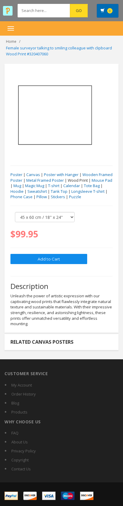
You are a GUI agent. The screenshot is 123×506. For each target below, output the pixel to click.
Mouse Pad (102, 180)
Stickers (58, 196)
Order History (23, 394)
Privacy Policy (23, 451)
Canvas (33, 174)
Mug (17, 185)
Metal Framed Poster (45, 180)
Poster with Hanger (61, 174)
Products (19, 412)
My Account (21, 385)
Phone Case (21, 196)
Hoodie (17, 191)
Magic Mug (34, 185)
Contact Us (21, 469)
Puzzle (75, 196)
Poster (16, 174)
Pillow (41, 196)
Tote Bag (92, 185)
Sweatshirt (37, 191)
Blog (15, 403)
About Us (19, 442)
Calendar (71, 185)
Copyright (20, 460)
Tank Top (59, 191)
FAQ (15, 433)
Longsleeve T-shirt (87, 191)
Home (11, 41)
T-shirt (53, 185)
